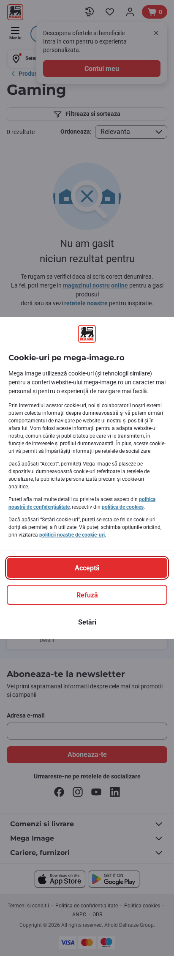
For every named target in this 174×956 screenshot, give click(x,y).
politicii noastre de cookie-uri (72, 535)
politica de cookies (123, 507)
